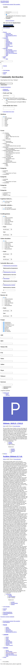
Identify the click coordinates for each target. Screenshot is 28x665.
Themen (6, 119)
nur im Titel (7, 202)
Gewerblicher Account (9, 325)
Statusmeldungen (8, 118)
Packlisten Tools (9, 34)
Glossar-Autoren (8, 326)
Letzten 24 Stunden (9, 217)
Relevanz (8, 395)
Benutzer (4, 292)
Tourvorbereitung (16, 426)
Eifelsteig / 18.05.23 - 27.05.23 (13, 423)
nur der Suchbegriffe (10, 209)
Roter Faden (8, 33)
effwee (4, 459)
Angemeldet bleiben (10, 15)
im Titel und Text (8, 201)
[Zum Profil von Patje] (15, 420)
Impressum (5, 614)
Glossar (4, 56)
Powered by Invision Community (7, 616)
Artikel (6, 125)
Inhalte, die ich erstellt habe (11, 53)
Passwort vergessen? (10, 20)
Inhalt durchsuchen (7, 386)
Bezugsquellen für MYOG (11, 35)
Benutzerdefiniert (8, 224)
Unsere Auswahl (9, 46)
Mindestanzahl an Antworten (9, 272)
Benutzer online (9, 43)
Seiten (6, 123)
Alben (6, 122)
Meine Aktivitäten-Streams (11, 50)
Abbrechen (6, 388)
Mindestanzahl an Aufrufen (9, 285)
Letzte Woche (7, 219)
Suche (7, 54)
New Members (8, 331)
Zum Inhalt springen (5, 1)
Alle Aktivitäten (9, 49)
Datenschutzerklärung (7, 612)
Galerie (7, 40)
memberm (7, 327)
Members (7, 328)
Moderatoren (7, 330)
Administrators (8, 322)
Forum (7, 39)
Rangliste (8, 44)
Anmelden (8, 18)
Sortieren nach (6, 392)
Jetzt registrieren (6, 27)
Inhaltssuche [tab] (5, 89)
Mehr (7, 36)
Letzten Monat (8, 220)
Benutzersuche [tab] (6, 90)
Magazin (5, 32)
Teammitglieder (9, 42)
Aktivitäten (5, 48)
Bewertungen (6, 278)
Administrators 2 (8, 323)
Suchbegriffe (8, 207)
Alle (5, 216)
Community (5, 38)
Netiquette (8, 41)
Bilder (6, 120)
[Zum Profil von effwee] (5, 453)
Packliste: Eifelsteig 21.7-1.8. (12, 456)
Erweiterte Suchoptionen (6, 87)
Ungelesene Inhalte (10, 51)
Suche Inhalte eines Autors (8, 111)
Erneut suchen (4, 84)
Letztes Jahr (7, 222)
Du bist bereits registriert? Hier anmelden (11, 4)
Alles (6, 116)
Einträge (6, 124)
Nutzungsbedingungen (7, 613)
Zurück (7, 627)
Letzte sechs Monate (9, 221)
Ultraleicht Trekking (5, 2)
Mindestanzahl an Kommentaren (10, 265)
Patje (4, 426)
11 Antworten (8, 594)
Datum (7, 393)
